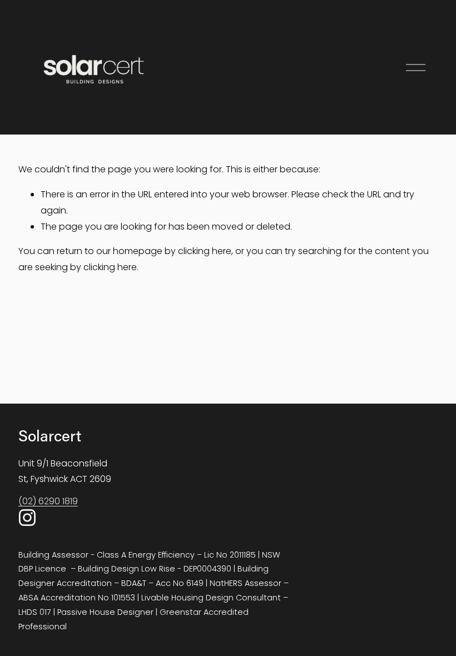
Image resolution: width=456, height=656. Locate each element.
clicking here (204, 251)
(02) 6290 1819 (48, 501)
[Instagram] (27, 517)
